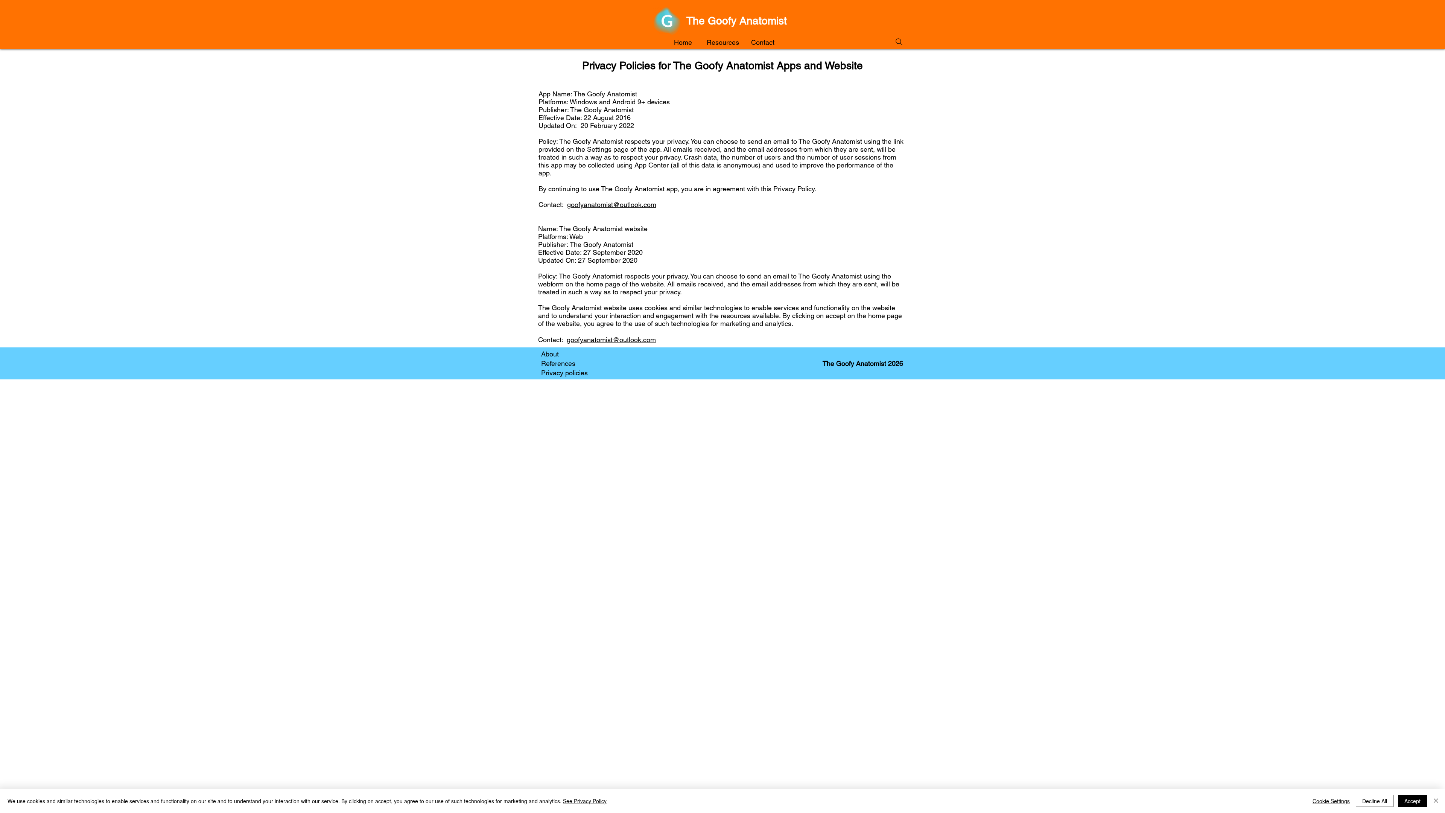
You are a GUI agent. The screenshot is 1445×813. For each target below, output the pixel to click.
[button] (723, 42)
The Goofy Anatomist (736, 21)
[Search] (899, 42)
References (558, 363)
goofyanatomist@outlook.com (611, 205)
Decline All (1374, 801)
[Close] (1435, 801)
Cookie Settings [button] (1331, 801)
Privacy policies (564, 373)
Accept (1412, 801)
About (550, 354)
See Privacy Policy (585, 801)
